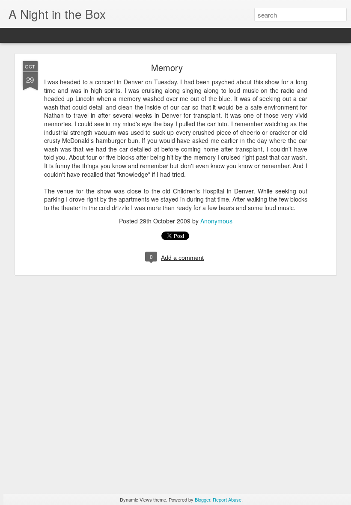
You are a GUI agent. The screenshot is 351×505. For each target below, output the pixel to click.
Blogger (202, 499)
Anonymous (216, 221)
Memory (167, 67)
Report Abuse (227, 499)
